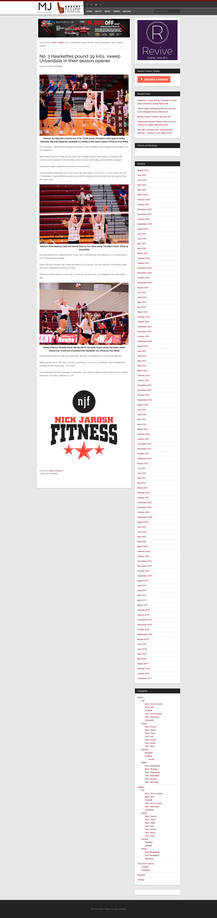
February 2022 (143, 434)
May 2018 (141, 654)
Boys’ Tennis (150, 730)
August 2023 (143, 346)
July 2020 (141, 527)
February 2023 (143, 375)
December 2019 (144, 561)
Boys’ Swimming (152, 772)
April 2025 (141, 248)
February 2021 (143, 493)
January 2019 (143, 615)
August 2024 (143, 287)
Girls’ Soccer (150, 740)
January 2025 (143, 263)
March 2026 (142, 195)
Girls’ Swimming (152, 717)
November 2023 (144, 331)
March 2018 (142, 664)
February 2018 (143, 668)
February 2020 (143, 551)
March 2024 (142, 312)
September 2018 (144, 634)
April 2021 (141, 483)
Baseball (149, 753)
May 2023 (141, 361)
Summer (144, 749)
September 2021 (144, 458)
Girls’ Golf (149, 736)
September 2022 (144, 400)
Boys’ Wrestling (152, 782)
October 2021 (143, 453)
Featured (53, 474)
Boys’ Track (150, 733)
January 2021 (143, 497)
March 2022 (142, 429)
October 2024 (143, 278)
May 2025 (141, 243)
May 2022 (141, 419)
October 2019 (143, 571)
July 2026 (141, 175)
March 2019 (142, 605)
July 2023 (141, 351)
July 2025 (141, 234)
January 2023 (143, 380)
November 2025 (144, 214)
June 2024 (142, 297)
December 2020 (144, 502)
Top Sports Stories (145, 863)
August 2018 (143, 639)
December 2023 (144, 326)
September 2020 (144, 517)
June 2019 (142, 590)
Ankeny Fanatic (69, 8)
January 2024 (143, 322)
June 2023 (142, 356)
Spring (144, 723)
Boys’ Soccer (150, 727)
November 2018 (144, 624)
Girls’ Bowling (151, 779)
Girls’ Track (149, 746)
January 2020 (143, 556)
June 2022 (142, 414)
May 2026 (141, 185)
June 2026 (142, 180)
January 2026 (143, 204)
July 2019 (141, 585)
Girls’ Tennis (150, 743)
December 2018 (144, 620)
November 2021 (144, 449)
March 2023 (142, 370)
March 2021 (142, 488)
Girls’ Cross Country (153, 714)
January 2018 (143, 673)
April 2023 (141, 366)
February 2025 (143, 258)
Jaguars (140, 787)
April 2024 (141, 307)
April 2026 (141, 190)
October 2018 (143, 629)
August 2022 (143, 405)
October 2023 (143, 336)
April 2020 (141, 541)
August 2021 (143, 463)
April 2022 (141, 424)
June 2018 (142, 649)
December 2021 (144, 444)
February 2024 (143, 317)
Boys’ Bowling (151, 769)
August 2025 (143, 229)
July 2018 (141, 644)
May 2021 (141, 478)
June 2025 (142, 239)
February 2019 (143, 610)
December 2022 (144, 385)
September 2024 (144, 282)
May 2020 (141, 537)
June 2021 (142, 473)
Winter (144, 762)
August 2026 (143, 170)
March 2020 (142, 546)
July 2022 (141, 410)
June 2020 (142, 532)
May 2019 (141, 595)
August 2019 (143, 581)
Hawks (51, 471)
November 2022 (144, 390)
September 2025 (144, 224)
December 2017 (144, 678)
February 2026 (143, 199)
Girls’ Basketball (152, 775)
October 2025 (143, 219)
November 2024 (144, 273)
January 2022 (143, 439)
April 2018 (141, 659)
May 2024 (141, 302)
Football (148, 710)
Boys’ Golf (149, 707)
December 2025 (144, 209)
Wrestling (149, 858)
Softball (148, 756)
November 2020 (144, 507)
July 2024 (141, 292)
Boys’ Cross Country (154, 704)
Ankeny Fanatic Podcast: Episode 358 (154, 117)
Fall (142, 701)
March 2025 (142, 253)
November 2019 (144, 566)
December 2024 (144, 268)
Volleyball (58, 471)
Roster (152, 759)
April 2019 (141, 600)
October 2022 (143, 395)
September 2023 (144, 341)
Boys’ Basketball (152, 766)
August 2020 (143, 522)
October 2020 (143, 512)
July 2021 (141, 468)
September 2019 (144, 576)
